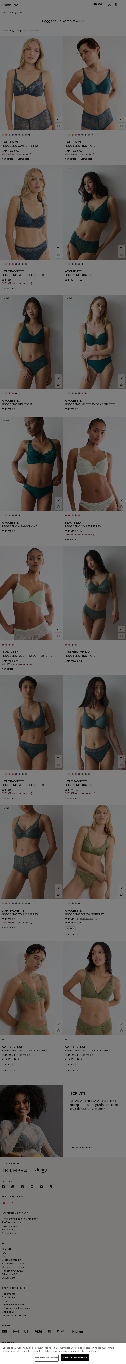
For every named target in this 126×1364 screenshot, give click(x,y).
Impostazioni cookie (46, 1358)
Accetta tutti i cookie (75, 1358)
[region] (63, 1353)
